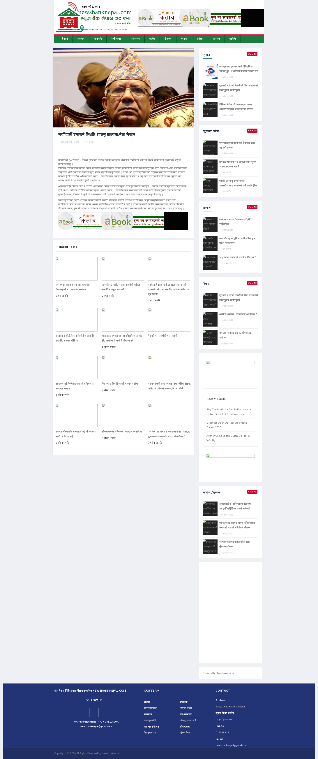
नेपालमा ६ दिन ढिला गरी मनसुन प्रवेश (120, 383)
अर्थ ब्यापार (116, 38)
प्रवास (184, 38)
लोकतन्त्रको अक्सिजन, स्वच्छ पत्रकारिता (122, 431)
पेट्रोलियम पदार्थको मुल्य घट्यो (162, 335)
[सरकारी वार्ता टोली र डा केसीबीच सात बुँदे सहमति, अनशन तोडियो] (77, 319)
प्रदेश (152, 38)
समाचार (80, 38)
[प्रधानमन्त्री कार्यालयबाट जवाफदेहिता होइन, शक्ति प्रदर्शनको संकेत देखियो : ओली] (169, 367)
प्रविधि (232, 38)
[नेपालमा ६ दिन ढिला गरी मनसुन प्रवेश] (123, 367)
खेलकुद (168, 38)
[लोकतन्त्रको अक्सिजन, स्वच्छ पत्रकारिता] (123, 415)
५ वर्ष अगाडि (89, 141)
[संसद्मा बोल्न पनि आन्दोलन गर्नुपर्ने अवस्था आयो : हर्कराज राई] (77, 415)
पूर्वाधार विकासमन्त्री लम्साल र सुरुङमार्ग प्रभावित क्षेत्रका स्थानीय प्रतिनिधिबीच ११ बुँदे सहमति (169, 289)
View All (252, 54)
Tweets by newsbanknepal (218, 673)
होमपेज (65, 38)
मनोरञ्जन (135, 38)
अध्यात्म (216, 38)
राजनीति (98, 38)
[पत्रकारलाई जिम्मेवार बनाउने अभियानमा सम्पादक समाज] (77, 367)
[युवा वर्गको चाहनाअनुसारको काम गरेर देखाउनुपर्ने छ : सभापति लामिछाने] (77, 268)
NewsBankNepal (70, 141)
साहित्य (200, 38)
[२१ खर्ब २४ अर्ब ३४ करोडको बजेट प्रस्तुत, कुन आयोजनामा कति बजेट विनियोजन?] (169, 415)
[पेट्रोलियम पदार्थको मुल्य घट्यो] (169, 319)
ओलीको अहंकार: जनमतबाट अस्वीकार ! (238, 314)
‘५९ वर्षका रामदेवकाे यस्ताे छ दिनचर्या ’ (237, 257)
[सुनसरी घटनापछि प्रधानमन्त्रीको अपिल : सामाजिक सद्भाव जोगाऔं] (123, 268)
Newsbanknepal (110, 753)
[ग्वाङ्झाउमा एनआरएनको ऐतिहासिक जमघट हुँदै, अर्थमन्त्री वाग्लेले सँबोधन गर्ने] (123, 319)
